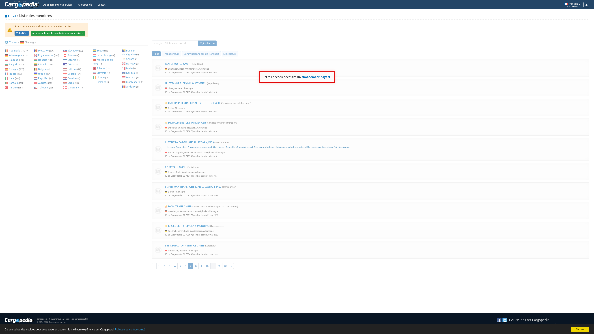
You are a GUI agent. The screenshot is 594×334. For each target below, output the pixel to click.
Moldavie (43, 50)
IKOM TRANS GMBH (179, 206)
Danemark (73, 87)
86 (219, 266)
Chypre (130, 59)
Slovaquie (73, 50)
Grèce (71, 64)
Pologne (13, 59)
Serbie (71, 82)
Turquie (13, 87)
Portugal (14, 82)
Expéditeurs (230, 53)
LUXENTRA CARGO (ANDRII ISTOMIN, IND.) (189, 142)
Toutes (12, 42)
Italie (11, 78)
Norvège (131, 63)
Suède (100, 50)
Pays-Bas (43, 78)
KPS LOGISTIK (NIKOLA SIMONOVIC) (189, 226)
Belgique (43, 69)
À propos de (85, 4)
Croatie (72, 78)
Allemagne (15, 55)
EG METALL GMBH (175, 167)
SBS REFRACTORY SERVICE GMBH (184, 245)
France (12, 73)
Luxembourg (104, 55)
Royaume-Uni (45, 55)
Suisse (71, 55)
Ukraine (42, 73)
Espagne (13, 69)
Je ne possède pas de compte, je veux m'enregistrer (58, 33)
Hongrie (42, 59)
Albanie (101, 68)
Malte (129, 68)
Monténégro (133, 82)
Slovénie (101, 72)
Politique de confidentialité (130, 329)
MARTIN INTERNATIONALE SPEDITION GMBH (194, 103)
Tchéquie (43, 87)
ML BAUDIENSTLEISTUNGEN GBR (187, 122)
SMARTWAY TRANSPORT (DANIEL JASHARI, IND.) (193, 186)
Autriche (43, 82)
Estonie (72, 59)
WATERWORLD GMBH (177, 63)
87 (225, 266)
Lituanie (42, 64)
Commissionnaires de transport (201, 53)
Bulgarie (13, 64)
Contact (101, 4)
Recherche (208, 43)
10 (207, 266)
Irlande (101, 77)
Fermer (580, 329)
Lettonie (72, 69)
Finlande (101, 82)
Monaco (131, 77)
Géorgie (72, 73)
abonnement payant (316, 77)
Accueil (11, 16)
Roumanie (14, 50)
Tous (156, 53)
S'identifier (22, 33)
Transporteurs (171, 53)
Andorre (131, 86)
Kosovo (130, 72)
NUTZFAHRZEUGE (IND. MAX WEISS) (185, 83)
